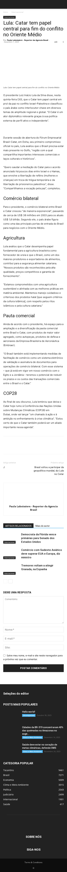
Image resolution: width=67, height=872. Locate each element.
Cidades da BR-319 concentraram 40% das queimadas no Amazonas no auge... (42, 730)
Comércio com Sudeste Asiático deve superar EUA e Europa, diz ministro (41, 553)
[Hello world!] (11, 715)
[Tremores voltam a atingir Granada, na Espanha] (11, 569)
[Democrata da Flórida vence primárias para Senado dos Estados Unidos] (11, 538)
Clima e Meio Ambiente (32, 737)
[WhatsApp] (29, 47)
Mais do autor (42, 526)
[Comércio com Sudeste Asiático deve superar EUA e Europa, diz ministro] (11, 553)
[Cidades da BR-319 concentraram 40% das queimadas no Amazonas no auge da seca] (11, 731)
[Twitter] (14, 47)
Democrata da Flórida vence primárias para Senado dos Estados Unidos (38, 538)
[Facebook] (6, 47)
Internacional (17, 12)
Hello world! (28, 711)
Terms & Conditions (33, 862)
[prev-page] (5, 581)
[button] (5, 4)
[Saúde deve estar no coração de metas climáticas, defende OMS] (11, 748)
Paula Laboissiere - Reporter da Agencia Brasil (27, 40)
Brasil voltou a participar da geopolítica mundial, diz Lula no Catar (49, 471)
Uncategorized (28, 715)
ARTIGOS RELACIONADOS (18, 526)
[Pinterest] (21, 47)
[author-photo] (33, 501)
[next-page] (10, 581)
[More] (36, 47)
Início (5, 12)
